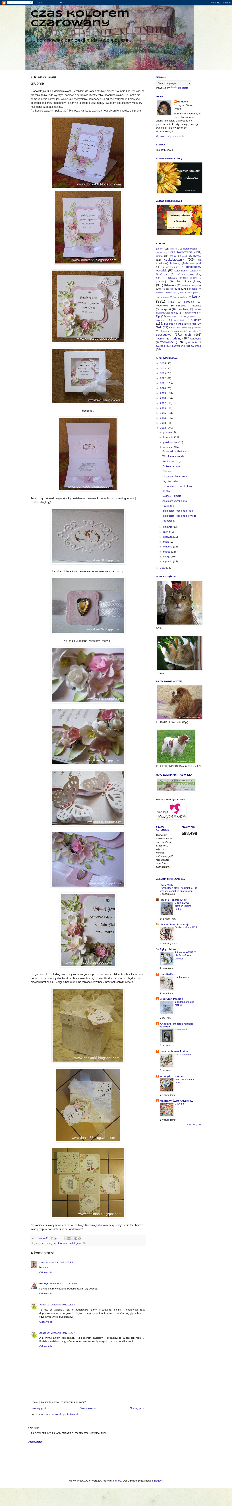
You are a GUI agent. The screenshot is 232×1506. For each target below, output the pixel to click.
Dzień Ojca (180, 274)
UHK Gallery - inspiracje (174, 924)
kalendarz (192, 289)
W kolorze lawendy (173, 456)
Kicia (171, 301)
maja (166, 541)
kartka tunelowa (180, 297)
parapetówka (191, 313)
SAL (159, 327)
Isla (163, 289)
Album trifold (181, 1029)
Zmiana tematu (171, 466)
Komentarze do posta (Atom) (61, 1414)
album (159, 248)
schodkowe (184, 328)
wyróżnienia (191, 342)
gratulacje (161, 281)
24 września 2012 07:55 (59, 1262)
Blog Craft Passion (171, 998)
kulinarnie (63, 1243)
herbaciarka (187, 285)
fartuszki (172, 278)
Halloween (170, 285)
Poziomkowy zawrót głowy (177, 486)
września (168, 447)
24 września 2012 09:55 (63, 1283)
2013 (163, 422)
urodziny (175, 338)
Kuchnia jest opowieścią (99, 1225)
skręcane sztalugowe (171, 331)
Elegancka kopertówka (175, 476)
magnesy (196, 305)
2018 (163, 398)
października (170, 442)
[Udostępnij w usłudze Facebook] (76, 1238)
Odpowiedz (45, 1272)
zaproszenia (178, 346)
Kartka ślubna (182, 977)
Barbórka (174, 249)
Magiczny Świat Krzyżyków (176, 1100)
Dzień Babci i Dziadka (186, 270)
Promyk (44, 1283)
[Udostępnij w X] (72, 1238)
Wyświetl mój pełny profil (170, 136)
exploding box (49, 1243)
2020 (163, 388)
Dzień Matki (162, 274)
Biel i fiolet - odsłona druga (177, 510)
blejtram (159, 252)
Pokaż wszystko (194, 1124)
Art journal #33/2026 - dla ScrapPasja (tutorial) (186, 955)
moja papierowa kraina (174, 1051)
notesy (174, 312)
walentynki (195, 338)
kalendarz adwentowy (166, 292)
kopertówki (162, 305)
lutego (167, 556)
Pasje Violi (166, 884)
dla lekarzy (175, 263)
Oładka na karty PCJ (186, 927)
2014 (163, 418)
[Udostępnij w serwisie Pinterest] (79, 1238)
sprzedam (193, 331)
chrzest (197, 255)
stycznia (168, 561)
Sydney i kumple (171, 495)
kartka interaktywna (189, 292)
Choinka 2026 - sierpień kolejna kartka (183, 905)
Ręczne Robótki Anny (173, 899)
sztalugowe (75, 1243)
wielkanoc (167, 342)
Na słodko (168, 505)
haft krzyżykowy (189, 281)
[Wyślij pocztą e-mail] (66, 1238)
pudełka (196, 320)
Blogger (158, 1480)
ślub (85, 1243)
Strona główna (88, 1408)
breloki (173, 256)
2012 (163, 427)
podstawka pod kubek (176, 316)
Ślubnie (166, 471)
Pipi (158, 316)
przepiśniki (161, 320)
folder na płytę (190, 278)
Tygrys (160, 338)
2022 (163, 378)
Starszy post (137, 1408)
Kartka (166, 490)
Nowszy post (39, 1408)
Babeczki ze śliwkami (174, 451)
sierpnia (168, 526)
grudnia (168, 432)
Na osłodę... (169, 520)
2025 (163, 363)
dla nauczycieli (193, 263)
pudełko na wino (173, 323)
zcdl (41, 1262)
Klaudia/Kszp (168, 974)
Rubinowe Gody (171, 461)
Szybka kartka (170, 481)
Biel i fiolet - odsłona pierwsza (179, 515)
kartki (196, 296)
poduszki (194, 316)
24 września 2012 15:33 (61, 1304)
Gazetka (179, 1103)
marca (167, 551)
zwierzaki (196, 345)
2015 (163, 412)
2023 (163, 373)
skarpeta (197, 328)
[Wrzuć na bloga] (69, 1238)
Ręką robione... (169, 949)
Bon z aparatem (183, 1054)
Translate (183, 87)
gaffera (117, 1480)
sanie (172, 327)
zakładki (160, 345)
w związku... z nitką (171, 1076)
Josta (42, 1304)
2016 (163, 408)
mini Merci (183, 309)
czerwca (168, 536)
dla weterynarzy (170, 267)
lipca (166, 531)
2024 (163, 368)
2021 (163, 383)
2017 (163, 403)
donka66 (182, 101)
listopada (168, 437)
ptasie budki (179, 320)
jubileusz (175, 288)
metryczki (165, 309)
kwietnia (168, 546)
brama (159, 256)
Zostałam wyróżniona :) (175, 500)
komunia (189, 301)
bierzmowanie (190, 249)
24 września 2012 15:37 (61, 1332)
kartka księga (162, 297)
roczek (192, 324)
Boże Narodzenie (180, 252)
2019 (163, 393)
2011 (163, 567)
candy (185, 256)
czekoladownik (174, 259)
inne (198, 285)
